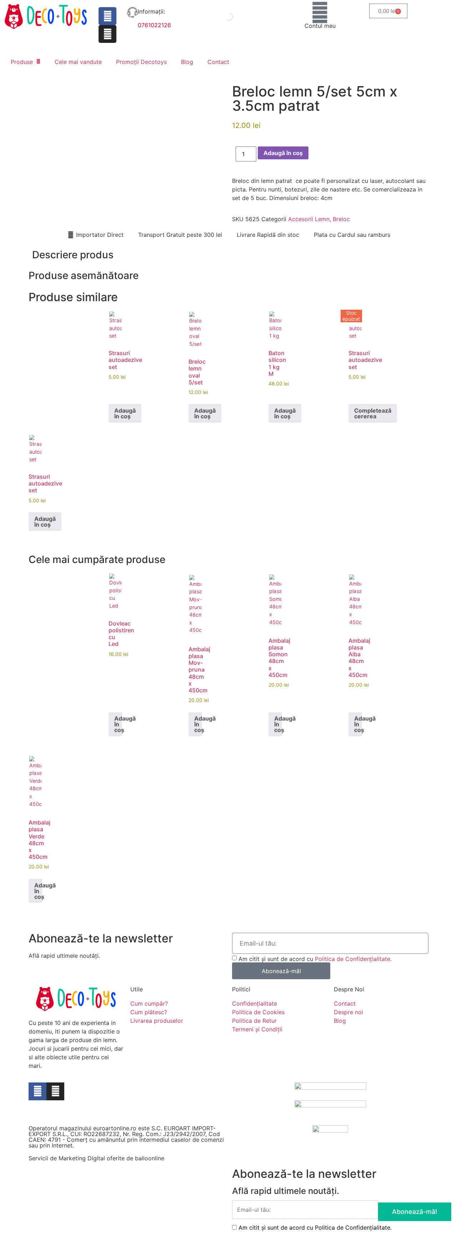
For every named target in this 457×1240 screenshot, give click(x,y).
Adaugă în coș (283, 152)
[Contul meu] (320, 12)
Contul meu (320, 25)
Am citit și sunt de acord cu (315, 958)
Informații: (151, 11)
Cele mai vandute (78, 61)
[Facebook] (107, 16)
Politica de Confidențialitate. (353, 958)
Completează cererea (372, 413)
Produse (22, 61)
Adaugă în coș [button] (125, 413)
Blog (187, 61)
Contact (218, 61)
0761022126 (154, 25)
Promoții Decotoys (141, 61)
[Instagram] (107, 34)
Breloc (341, 219)
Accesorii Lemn (309, 219)
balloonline (149, 1158)
